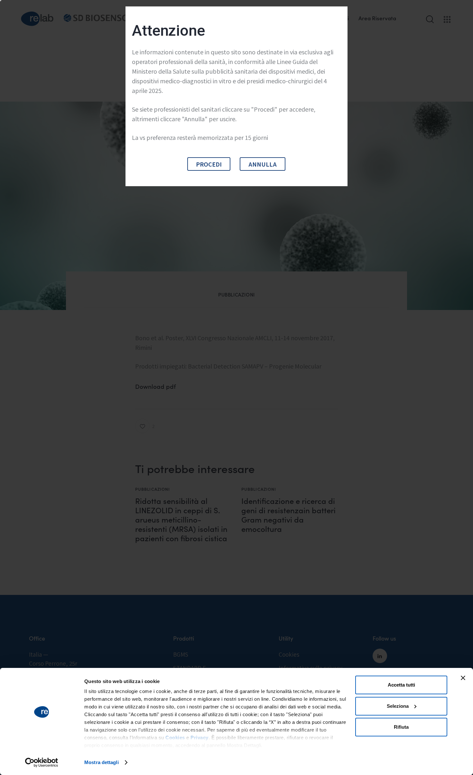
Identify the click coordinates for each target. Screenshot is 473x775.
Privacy (199, 737)
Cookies (175, 737)
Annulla (262, 164)
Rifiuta (401, 727)
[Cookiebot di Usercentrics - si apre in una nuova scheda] (42, 762)
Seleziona (398, 706)
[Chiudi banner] (463, 678)
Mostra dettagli (101, 762)
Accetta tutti (401, 685)
